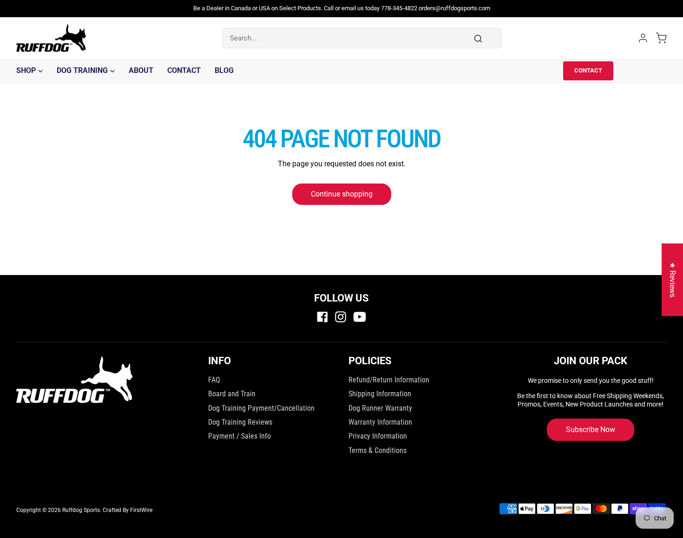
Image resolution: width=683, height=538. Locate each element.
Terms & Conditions (377, 450)
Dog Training (82, 70)
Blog (224, 70)
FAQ (214, 379)
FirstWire (141, 510)
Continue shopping (342, 194)
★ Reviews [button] (672, 279)
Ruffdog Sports (81, 510)
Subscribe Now (590, 429)
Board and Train (232, 393)
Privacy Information (377, 436)
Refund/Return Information (388, 379)
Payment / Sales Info (239, 436)
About (141, 70)
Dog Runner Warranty (380, 408)
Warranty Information (380, 422)
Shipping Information (379, 393)
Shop (26, 70)
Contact (184, 70)
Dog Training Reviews (240, 422)
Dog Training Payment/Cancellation (261, 408)
